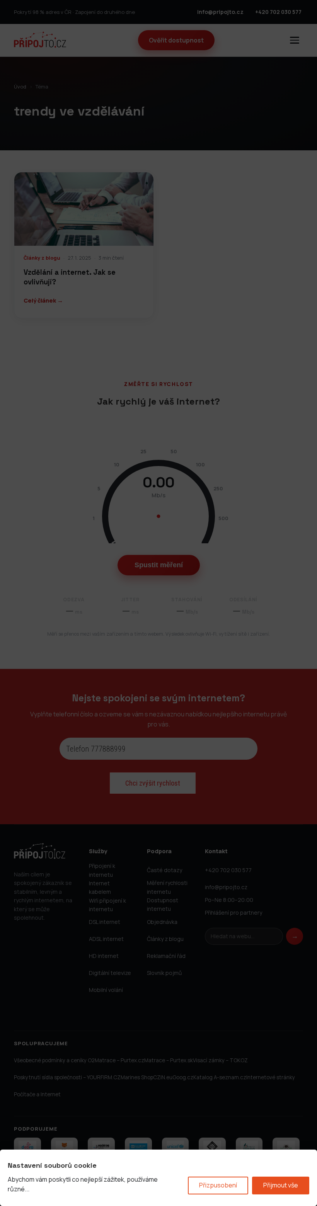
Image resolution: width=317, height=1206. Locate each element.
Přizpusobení (218, 1185)
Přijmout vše (280, 1185)
